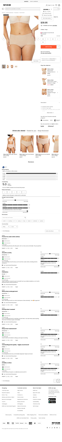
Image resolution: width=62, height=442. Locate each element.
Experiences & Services (22, 399)
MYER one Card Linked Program (9, 406)
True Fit (3, 401)
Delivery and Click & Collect (8, 397)
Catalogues (4, 403)
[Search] (58, 9)
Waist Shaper (21, 12)
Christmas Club (36, 403)
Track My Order (5, 390)
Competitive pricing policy (19, 414)
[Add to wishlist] (58, 47)
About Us (35, 397)
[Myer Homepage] (7, 5)
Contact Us (19, 395)
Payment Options (6, 392)
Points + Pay (4, 395)
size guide (58, 35)
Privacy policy (34, 418)
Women (3, 12)
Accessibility (20, 410)
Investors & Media (37, 399)
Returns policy (9, 414)
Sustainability (36, 401)
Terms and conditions (43, 414)
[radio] (43, 39)
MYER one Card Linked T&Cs (23, 418)
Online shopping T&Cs (31, 414)
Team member (42, 418)
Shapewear (16, 12)
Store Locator (20, 397)
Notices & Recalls (21, 408)
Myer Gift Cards (36, 392)
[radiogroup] (50, 40)
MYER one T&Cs (53, 414)
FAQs (18, 392)
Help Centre (20, 390)
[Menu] (3, 9)
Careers (35, 395)
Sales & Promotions (21, 406)
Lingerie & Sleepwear (9, 12)
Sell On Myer (36, 406)
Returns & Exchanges (6, 399)
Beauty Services (21, 401)
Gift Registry (20, 403)
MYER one (35, 390)
